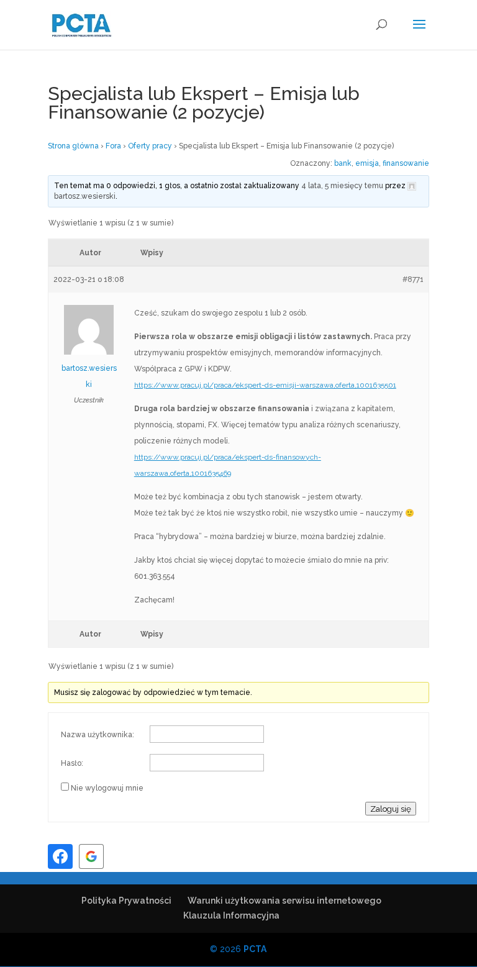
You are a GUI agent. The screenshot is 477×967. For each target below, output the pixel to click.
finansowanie (406, 163)
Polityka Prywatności (126, 901)
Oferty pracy (150, 146)
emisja (367, 163)
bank (343, 163)
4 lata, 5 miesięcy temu (342, 185)
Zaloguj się (390, 809)
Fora (113, 146)
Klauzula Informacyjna (231, 915)
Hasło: (72, 763)
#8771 (413, 279)
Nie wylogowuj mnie (107, 788)
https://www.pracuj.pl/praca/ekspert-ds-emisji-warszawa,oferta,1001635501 (265, 385)
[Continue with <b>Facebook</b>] (60, 856)
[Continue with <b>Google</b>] (91, 856)
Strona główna (73, 146)
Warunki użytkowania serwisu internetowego (284, 901)
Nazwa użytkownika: (97, 734)
